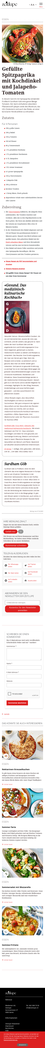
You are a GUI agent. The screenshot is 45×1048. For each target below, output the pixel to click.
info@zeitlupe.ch (32, 1008)
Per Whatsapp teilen (13, 565)
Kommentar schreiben (16, 545)
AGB (6, 1030)
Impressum (9, 1026)
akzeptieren (22, 1045)
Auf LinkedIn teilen (12, 580)
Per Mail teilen (13, 573)
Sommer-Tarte (9, 827)
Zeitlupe (9, 5)
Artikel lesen (8, 784)
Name (9, 663)
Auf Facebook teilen (33, 573)
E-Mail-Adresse (13, 672)
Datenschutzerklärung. (11, 1040)
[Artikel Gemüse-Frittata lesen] (22, 920)
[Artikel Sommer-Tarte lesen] (22, 803)
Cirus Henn (19, 426)
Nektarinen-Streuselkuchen (16, 769)
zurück (6, 714)
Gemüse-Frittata (10, 945)
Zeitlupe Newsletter (12, 1024)
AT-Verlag (7, 449)
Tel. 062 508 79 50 (32, 1005)
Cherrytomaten (14, 212)
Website (9, 681)
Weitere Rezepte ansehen (15, 269)
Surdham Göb (9, 426)
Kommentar (11, 646)
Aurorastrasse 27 (11, 1010)
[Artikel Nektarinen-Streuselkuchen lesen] (22, 745)
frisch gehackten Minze (14, 242)
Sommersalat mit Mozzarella (16, 887)
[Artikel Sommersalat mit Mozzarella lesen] (22, 863)
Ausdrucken (32, 581)
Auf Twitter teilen (32, 565)
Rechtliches (9, 1028)
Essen (5, 19)
